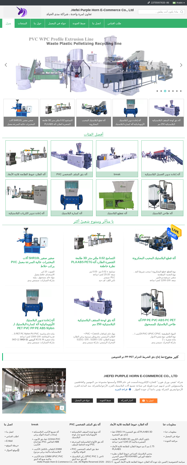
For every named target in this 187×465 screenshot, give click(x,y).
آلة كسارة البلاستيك (72, 213)
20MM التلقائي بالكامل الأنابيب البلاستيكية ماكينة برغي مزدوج (48, 450)
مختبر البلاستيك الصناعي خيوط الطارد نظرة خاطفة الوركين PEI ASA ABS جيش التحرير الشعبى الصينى (132, 456)
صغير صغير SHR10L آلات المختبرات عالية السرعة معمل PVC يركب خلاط (21, 123)
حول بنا (37, 23)
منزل (8, 23)
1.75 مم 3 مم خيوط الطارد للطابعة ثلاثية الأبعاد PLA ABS (133, 447)
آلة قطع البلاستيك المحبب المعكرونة (93, 122)
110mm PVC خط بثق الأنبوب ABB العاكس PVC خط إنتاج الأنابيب (47, 442)
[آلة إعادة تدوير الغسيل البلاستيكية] (162, 156)
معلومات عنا (170, 432)
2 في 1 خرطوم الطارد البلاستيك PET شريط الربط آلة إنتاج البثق (130, 356)
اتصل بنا (96, 23)
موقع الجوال (11, 450)
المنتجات (22, 23)
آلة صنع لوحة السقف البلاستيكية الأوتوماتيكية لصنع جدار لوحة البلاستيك (86, 435)
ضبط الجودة (79, 23)
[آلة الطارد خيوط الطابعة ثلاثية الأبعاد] (26, 156)
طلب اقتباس (114, 23)
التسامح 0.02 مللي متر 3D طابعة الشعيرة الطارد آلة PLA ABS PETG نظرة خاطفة (57, 123)
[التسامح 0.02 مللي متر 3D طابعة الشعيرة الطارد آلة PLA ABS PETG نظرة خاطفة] (58, 108)
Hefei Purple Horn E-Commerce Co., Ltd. (141, 376)
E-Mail (9, 441)
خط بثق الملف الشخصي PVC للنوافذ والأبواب (85, 450)
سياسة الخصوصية (177, 462)
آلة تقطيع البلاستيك (117, 213)
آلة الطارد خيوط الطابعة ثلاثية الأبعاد (26, 174)
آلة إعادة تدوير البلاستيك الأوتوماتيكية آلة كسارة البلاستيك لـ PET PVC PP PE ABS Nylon (130, 123)
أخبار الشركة (127, 400)
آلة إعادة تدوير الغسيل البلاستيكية (162, 174)
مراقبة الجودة (171, 441)
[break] (93, 62)
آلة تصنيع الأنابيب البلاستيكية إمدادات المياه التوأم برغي (46, 433)
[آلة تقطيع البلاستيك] (117, 195)
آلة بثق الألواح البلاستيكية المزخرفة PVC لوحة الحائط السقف (87, 443)
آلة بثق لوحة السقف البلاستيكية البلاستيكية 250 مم (166, 122)
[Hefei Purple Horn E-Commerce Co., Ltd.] (22, 11)
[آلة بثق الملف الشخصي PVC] (71, 156)
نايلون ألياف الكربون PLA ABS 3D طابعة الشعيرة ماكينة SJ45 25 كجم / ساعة (130, 440)
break (117, 174)
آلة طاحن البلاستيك (162, 213)
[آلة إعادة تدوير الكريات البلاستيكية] (26, 195)
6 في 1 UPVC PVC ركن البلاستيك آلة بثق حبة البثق (88, 457)
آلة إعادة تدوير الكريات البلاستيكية (26, 213)
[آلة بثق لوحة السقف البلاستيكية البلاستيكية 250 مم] (167, 108)
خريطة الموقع (12, 445)
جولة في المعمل (57, 23)
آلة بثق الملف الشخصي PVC (71, 174)
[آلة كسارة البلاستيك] (71, 195)
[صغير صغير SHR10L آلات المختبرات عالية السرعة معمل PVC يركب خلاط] (22, 108)
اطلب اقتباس (12, 436)
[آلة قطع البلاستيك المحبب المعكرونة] (94, 108)
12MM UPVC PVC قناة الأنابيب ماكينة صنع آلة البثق (48, 457)
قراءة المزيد (121, 389)
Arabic (179, 2)
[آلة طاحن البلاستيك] (162, 195)
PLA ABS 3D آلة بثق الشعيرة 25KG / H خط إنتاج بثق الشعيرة (132, 433)
